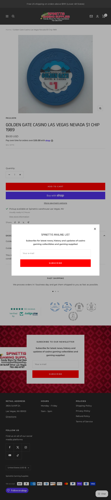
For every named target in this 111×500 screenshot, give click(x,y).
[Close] (95, 229)
